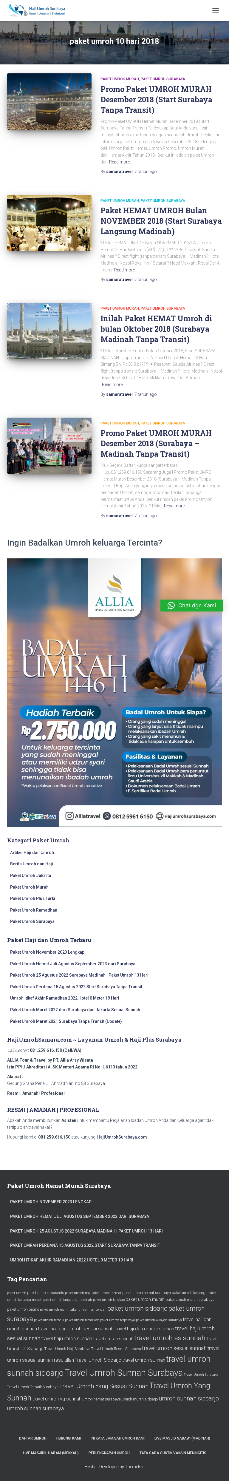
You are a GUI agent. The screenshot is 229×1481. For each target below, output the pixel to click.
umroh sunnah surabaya (35, 1408)
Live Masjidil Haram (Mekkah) (51, 1453)
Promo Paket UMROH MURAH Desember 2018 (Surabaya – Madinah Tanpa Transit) (156, 443)
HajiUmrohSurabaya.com (122, 1137)
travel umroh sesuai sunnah (174, 1348)
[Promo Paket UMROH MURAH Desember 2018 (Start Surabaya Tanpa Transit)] (49, 101)
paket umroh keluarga (190, 1292)
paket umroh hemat (106, 1293)
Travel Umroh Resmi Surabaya (116, 1348)
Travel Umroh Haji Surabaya (67, 1348)
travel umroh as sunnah (169, 1338)
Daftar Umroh (33, 1438)
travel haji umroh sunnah (66, 1338)
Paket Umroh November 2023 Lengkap (47, 952)
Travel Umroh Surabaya (201, 1375)
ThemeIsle (134, 1466)
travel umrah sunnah (113, 1338)
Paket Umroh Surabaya (163, 79)
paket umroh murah (145, 1299)
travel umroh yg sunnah (56, 1399)
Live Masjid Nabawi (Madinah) (182, 1438)
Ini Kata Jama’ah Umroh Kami (118, 1438)
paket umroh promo (23, 1309)
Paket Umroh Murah (119, 79)
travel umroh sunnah (143, 1360)
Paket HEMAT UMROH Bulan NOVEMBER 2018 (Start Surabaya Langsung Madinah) (161, 221)
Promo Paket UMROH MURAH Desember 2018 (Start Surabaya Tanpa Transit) (156, 99)
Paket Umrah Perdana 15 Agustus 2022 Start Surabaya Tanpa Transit (76, 986)
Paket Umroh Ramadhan (33, 910)
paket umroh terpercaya (117, 1320)
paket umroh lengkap (109, 1300)
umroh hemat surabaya (101, 1399)
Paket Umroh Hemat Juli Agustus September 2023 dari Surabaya (72, 963)
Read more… (120, 162)
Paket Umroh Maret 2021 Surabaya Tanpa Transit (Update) (66, 1021)
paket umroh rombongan (87, 1310)
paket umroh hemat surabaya (146, 1292)
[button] (191, 605)
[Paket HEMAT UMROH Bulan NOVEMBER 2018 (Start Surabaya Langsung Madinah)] (49, 223)
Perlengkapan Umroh (109, 1453)
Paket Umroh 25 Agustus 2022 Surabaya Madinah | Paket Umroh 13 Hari (79, 975)
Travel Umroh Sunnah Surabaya (123, 1373)
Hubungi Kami (68, 1438)
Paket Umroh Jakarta (30, 875)
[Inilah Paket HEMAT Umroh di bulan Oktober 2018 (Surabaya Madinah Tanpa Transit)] (49, 331)
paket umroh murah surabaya (189, 1299)
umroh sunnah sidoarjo (189, 1398)
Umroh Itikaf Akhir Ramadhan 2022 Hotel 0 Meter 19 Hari (64, 998)
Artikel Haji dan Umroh (32, 852)
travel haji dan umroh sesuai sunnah (75, 1329)
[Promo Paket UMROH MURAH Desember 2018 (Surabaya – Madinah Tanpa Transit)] (49, 446)
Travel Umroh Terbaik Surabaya (32, 1387)
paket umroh (16, 1293)
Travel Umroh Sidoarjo (98, 1360)
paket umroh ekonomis (45, 1292)
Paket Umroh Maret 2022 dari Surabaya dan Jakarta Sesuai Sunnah (75, 1009)
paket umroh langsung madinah (67, 1300)
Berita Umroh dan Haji (31, 863)
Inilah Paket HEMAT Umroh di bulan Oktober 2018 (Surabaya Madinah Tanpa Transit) (156, 329)
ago (145, 171)
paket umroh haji (78, 1293)
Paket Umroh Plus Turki (32, 898)
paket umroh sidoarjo (137, 1308)
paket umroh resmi (54, 1310)
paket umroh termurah (82, 1320)
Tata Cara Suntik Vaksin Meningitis (173, 1453)
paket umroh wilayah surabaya (159, 1320)
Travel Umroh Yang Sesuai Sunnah (103, 1386)
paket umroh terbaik (49, 1320)
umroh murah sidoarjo (140, 1399)
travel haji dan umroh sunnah (144, 1329)
